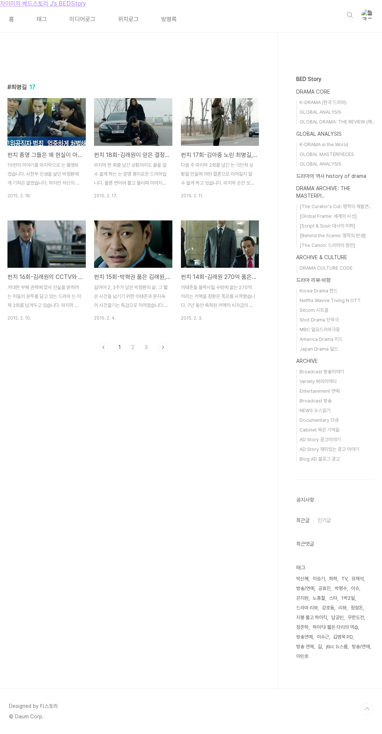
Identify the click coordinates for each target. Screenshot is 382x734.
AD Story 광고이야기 (320, 439)
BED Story (308, 79)
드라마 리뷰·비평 (313, 280)
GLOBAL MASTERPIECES (327, 154)
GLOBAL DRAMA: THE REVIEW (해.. (337, 122)
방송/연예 (305, 588)
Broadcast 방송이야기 (322, 371)
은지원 (302, 598)
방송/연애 (361, 646)
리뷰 (342, 608)
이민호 (302, 656)
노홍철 (319, 598)
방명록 (169, 19)
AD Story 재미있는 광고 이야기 (329, 449)
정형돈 (357, 608)
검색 (350, 15)
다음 (162, 347)
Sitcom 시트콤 (314, 310)
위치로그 (128, 19)
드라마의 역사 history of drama (331, 176)
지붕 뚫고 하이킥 (311, 617)
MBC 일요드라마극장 (320, 329)
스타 (333, 598)
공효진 (324, 588)
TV (344, 578)
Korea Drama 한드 (319, 291)
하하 (333, 578)
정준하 (302, 627)
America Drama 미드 (321, 339)
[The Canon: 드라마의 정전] (327, 245)
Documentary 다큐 (319, 420)
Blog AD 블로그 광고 (320, 459)
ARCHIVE (307, 361)
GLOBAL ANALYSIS (320, 112)
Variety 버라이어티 (318, 381)
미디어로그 (82, 19)
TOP (367, 709)
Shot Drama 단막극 (319, 320)
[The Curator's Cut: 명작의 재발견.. (335, 206)
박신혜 (302, 578)
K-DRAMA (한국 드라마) (323, 102)
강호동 (328, 608)
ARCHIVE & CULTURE (321, 257)
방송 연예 (305, 646)
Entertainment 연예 (319, 391)
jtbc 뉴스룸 (337, 646)
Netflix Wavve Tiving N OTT (330, 300)
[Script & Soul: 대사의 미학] (327, 226)
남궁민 (337, 617)
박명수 (341, 588)
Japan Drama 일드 (319, 349)
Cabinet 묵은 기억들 (319, 430)
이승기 (319, 578)
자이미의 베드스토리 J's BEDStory (43, 3)
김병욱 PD (343, 637)
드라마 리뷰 (307, 608)
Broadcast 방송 (316, 401)
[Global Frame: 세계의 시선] (328, 216)
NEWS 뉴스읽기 (315, 410)
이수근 (323, 637)
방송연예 (304, 637)
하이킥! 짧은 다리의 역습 (335, 627)
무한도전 (356, 617)
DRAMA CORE (313, 92)
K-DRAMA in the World (324, 144)
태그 (42, 19)
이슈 (355, 588)
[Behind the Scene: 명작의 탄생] (333, 235)
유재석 (357, 578)
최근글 (303, 520)
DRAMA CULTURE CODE (326, 268)
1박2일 (348, 598)
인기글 (324, 520)
